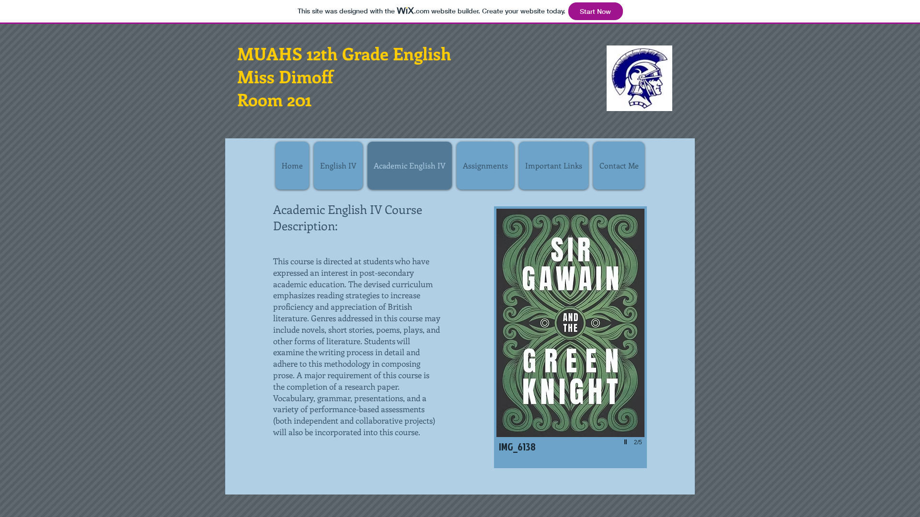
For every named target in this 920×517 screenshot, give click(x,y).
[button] (570, 337)
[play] (627, 442)
